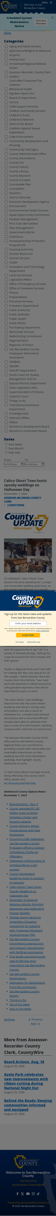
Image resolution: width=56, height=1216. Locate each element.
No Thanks (20, 642)
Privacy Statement (42, 631)
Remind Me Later (33, 642)
